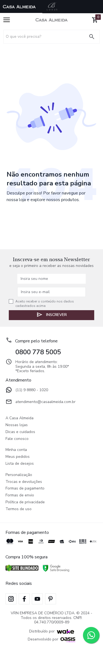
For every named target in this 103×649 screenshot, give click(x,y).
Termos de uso (18, 509)
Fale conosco (17, 439)
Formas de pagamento (24, 488)
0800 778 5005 (38, 352)
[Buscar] (93, 36)
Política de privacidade (25, 502)
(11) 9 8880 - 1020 (31, 390)
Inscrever (56, 314)
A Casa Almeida (19, 418)
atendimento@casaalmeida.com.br (45, 402)
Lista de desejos (19, 463)
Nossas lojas (16, 425)
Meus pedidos (17, 457)
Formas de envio (19, 495)
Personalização (18, 475)
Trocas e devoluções (23, 482)
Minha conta (16, 450)
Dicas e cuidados (20, 432)
